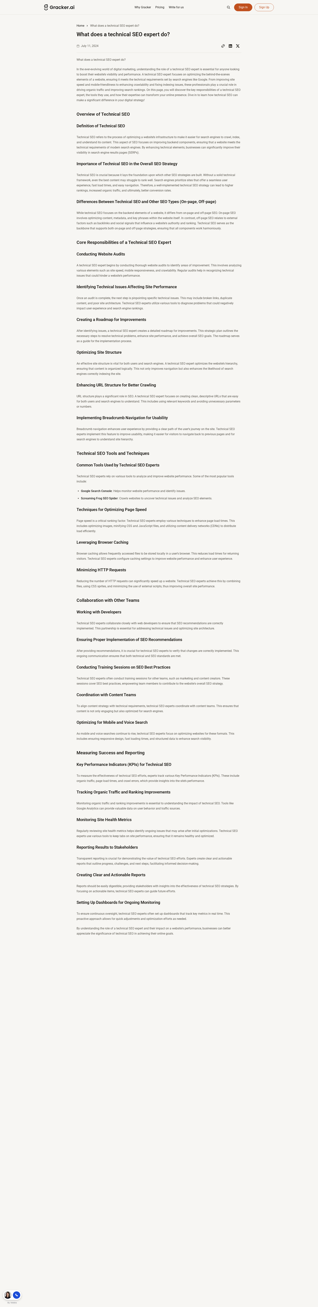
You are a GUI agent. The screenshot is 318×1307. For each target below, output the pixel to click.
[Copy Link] (223, 46)
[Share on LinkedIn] (230, 46)
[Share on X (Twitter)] (237, 46)
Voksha (13, 1302)
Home (80, 25)
